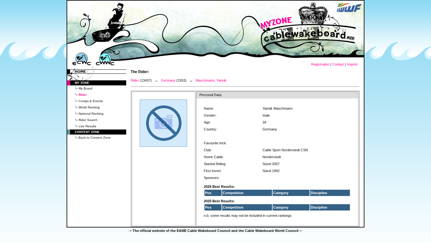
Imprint (352, 64)
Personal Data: (210, 95)
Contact (338, 64)
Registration (320, 64)
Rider (135, 80)
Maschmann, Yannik (211, 80)
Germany (168, 80)
